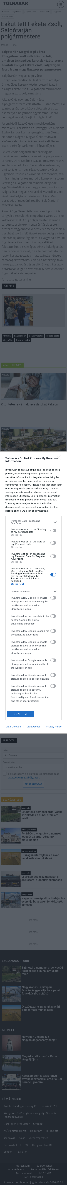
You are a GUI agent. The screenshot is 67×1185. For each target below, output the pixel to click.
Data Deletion (13, 726)
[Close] (60, 458)
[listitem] (33, 522)
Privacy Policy (53, 726)
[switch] (53, 530)
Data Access (33, 726)
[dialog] (33, 592)
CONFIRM (20, 714)
